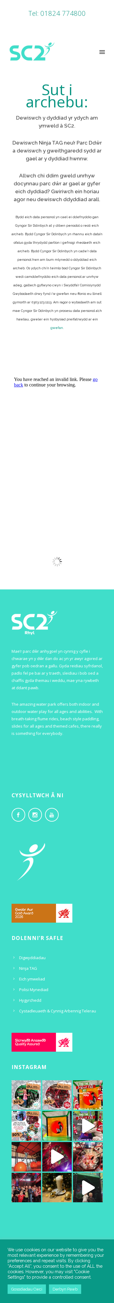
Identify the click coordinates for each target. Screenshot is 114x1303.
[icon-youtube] (53, 815)
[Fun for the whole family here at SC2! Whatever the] (87, 1157)
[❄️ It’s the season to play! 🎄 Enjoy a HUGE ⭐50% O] (57, 1095)
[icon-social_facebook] (20, 815)
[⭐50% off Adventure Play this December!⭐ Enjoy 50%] (26, 1095)
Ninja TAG (28, 968)
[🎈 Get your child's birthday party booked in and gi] (26, 1187)
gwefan (56, 328)
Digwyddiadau (32, 957)
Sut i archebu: (57, 95)
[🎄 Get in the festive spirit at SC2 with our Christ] (57, 1157)
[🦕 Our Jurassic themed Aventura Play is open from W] (87, 1187)
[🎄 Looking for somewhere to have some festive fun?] (87, 1126)
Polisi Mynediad (33, 989)
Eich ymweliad (32, 979)
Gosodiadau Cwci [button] (26, 1289)
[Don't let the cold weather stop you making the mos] (57, 1126)
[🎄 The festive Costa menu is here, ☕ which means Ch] (57, 1187)
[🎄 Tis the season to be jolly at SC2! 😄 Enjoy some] (87, 1095)
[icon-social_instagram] (36, 815)
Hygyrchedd (30, 1000)
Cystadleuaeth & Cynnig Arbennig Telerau (57, 1011)
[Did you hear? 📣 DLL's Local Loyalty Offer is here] (26, 1126)
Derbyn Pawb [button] (65, 1289)
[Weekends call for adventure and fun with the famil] (26, 1157)
